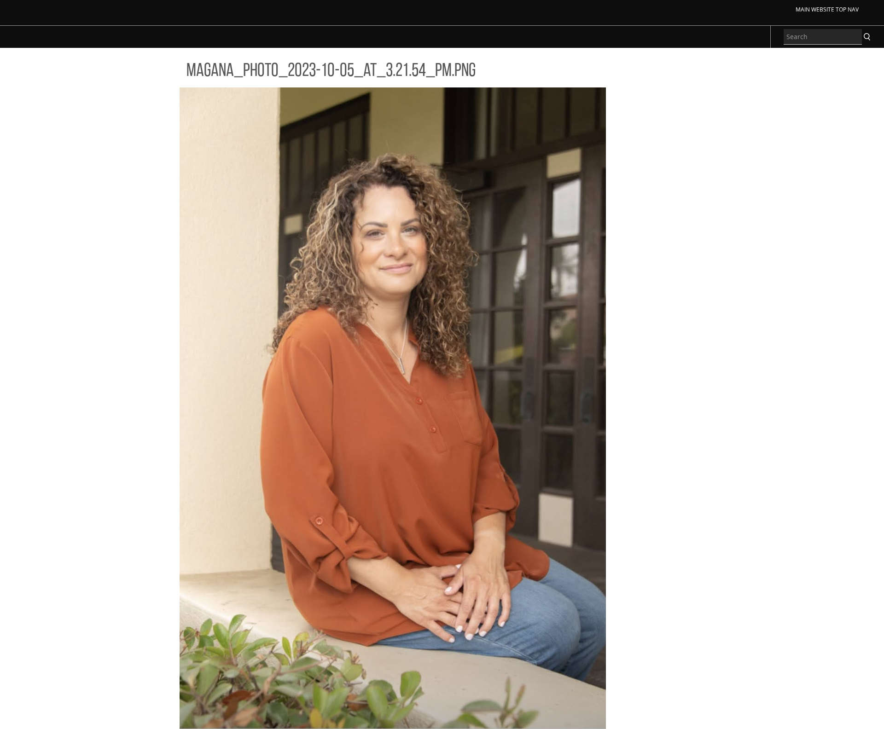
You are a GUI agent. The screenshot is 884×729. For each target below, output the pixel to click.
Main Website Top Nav (827, 9)
